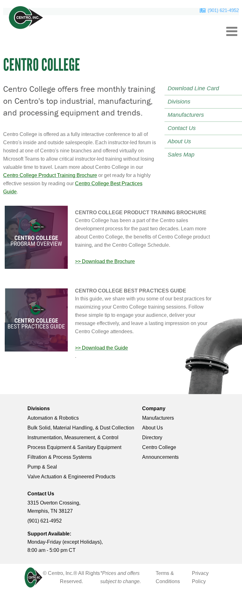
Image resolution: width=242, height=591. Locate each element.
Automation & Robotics (53, 418)
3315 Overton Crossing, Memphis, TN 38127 (53, 507)
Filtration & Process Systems (59, 457)
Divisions (38, 408)
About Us (152, 427)
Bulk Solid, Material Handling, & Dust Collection (80, 427)
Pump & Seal (42, 467)
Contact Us (40, 493)
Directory (152, 437)
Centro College (159, 447)
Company (153, 408)
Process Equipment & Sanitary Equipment (74, 447)
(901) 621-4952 (223, 10)
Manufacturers (158, 418)
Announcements (160, 457)
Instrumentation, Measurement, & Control (72, 437)
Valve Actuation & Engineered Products (71, 476)
